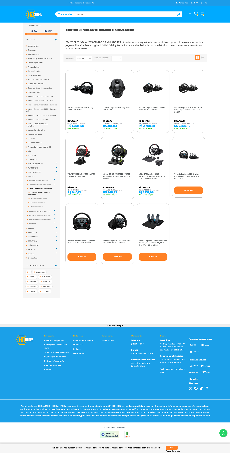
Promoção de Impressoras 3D (39, 147)
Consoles (32, 224)
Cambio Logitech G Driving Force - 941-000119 (117, 109)
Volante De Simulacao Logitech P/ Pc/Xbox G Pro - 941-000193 (81, 242)
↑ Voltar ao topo (115, 325)
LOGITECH (46, 291)
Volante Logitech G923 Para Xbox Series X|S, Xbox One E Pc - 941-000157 (188, 110)
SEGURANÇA (33, 241)
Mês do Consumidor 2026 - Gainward (42, 105)
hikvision (33, 281)
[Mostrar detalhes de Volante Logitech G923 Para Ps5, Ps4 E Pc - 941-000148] (153, 88)
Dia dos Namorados (35, 142)
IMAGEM (31, 228)
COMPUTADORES (34, 172)
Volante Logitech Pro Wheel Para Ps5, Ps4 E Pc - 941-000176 (117, 242)
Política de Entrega (52, 365)
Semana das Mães (35, 134)
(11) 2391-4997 (137, 343)
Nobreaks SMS (33, 245)
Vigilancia (32, 155)
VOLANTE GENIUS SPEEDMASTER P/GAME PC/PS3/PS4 (81, 175)
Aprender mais (173, 451)
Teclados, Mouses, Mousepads (40, 184)
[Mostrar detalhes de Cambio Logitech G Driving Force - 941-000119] (117, 88)
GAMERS (31, 176)
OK (171, 447)
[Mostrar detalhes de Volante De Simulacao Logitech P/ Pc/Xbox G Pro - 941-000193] (81, 221)
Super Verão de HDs (36, 84)
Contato (48, 369)
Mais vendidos (33, 54)
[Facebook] (196, 388)
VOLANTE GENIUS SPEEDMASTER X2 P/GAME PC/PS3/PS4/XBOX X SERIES (116, 176)
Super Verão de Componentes (40, 88)
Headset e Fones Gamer (39, 198)
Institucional (107, 336)
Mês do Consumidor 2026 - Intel (40, 96)
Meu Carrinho (202, 14)
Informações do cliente (83, 340)
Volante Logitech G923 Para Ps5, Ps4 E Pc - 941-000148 (152, 109)
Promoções (32, 159)
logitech (33, 291)
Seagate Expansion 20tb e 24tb (40, 58)
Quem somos (108, 340)
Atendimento (136, 336)
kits (29, 151)
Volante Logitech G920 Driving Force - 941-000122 (80, 109)
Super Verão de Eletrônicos (39, 79)
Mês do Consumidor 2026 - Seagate (42, 115)
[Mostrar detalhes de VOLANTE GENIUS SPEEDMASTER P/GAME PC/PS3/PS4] (81, 154)
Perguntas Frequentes (54, 340)
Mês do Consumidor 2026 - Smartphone (37, 125)
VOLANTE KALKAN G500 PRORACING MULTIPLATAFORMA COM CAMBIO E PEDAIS (152, 176)
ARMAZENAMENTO (35, 164)
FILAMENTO (46, 277)
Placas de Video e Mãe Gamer (39, 215)
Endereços (78, 344)
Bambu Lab (40, 272)
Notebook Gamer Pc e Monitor (39, 211)
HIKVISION (47, 281)
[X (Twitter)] (190, 388)
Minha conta (78, 336)
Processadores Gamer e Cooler (40, 219)
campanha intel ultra (36, 130)
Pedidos (77, 348)
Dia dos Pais (33, 258)
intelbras (33, 286)
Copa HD (31, 138)
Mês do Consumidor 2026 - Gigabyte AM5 (41, 110)
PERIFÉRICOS (33, 237)
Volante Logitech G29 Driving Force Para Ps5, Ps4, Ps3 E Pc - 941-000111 (186, 176)
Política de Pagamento (54, 360)
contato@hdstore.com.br (142, 353)
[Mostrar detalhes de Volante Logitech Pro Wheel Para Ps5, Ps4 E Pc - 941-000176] (117, 221)
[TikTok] (201, 388)
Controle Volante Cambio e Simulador (39, 193)
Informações (49, 336)
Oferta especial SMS (36, 62)
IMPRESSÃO (32, 232)
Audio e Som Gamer (38, 203)
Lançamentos (33, 46)
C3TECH (33, 277)
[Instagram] (206, 3)
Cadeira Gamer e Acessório (38, 180)
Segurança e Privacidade (55, 356)
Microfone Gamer (37, 207)
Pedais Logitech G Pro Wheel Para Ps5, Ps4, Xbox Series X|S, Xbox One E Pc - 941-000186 (153, 243)
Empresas (32, 50)
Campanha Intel (34, 71)
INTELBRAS (47, 286)
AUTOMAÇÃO (33, 168)
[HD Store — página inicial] (27, 340)
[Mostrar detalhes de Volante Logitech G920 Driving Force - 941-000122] (81, 88)
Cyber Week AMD (34, 75)
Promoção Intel (34, 67)
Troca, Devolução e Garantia (56, 352)
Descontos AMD (34, 92)
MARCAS (31, 253)
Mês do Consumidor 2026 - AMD (40, 100)
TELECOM (31, 249)
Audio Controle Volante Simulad (40, 188)
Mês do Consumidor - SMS (38, 119)
